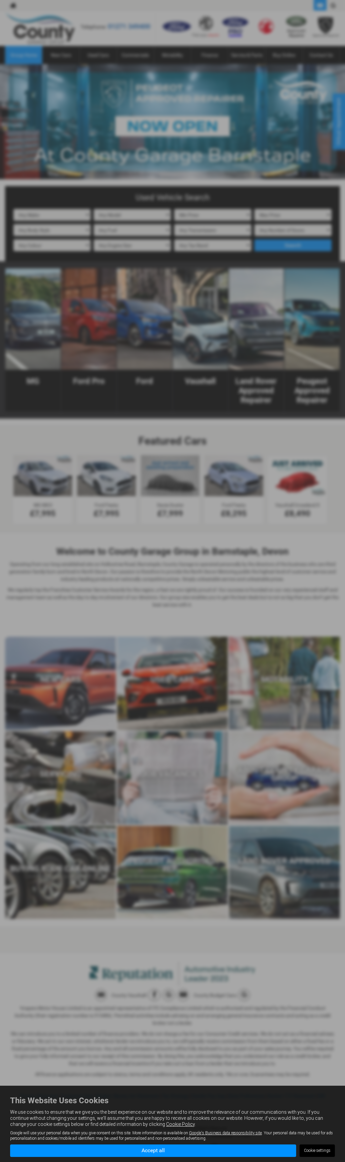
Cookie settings (317, 1150)
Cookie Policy (180, 1124)
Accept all (153, 1150)
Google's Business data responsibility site (225, 1133)
